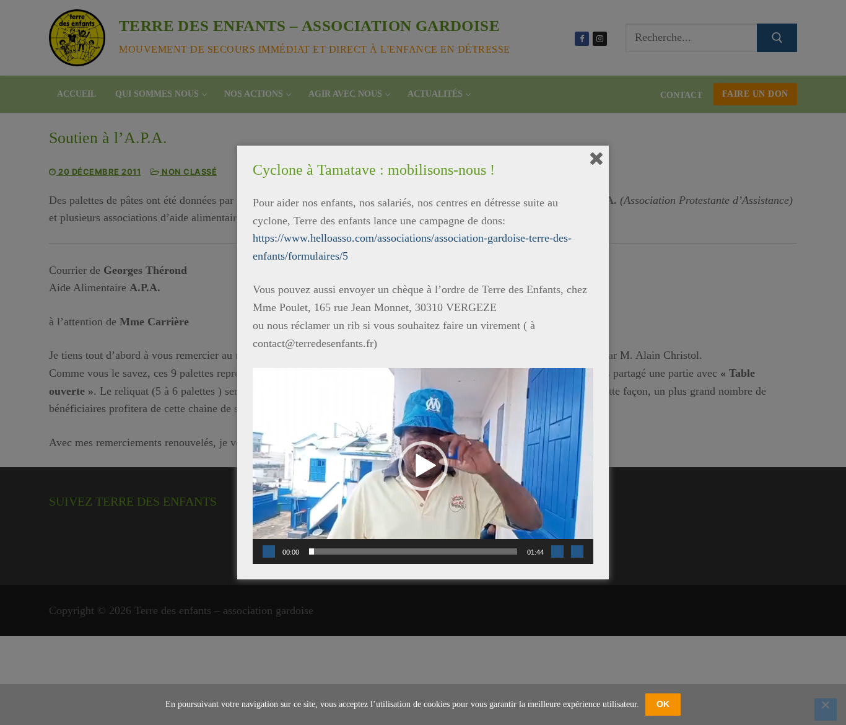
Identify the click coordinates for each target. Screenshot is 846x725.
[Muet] (557, 551)
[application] (423, 466)
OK (662, 704)
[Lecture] (269, 551)
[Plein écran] (577, 551)
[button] (423, 466)
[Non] (825, 709)
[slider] (413, 551)
